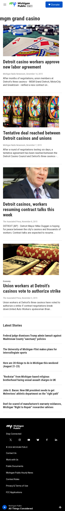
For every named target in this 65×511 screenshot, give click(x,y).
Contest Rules (12, 479)
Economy (7, 281)
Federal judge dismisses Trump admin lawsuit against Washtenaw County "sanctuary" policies (32, 337)
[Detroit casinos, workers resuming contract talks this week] (31, 183)
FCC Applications (14, 492)
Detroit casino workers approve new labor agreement (31, 64)
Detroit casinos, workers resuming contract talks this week (28, 209)
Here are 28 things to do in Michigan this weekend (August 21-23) (30, 364)
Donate (55, 4)
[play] (4, 507)
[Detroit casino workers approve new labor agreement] (31, 40)
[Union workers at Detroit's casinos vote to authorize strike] (31, 259)
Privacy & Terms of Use (17, 486)
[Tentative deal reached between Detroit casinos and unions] (31, 111)
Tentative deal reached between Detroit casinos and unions (31, 135)
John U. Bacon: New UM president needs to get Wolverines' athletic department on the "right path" (31, 392)
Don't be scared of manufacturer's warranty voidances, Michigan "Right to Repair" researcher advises (32, 405)
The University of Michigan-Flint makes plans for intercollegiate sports (30, 351)
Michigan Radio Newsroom (14, 74)
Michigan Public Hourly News (19, 473)
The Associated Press (12, 221)
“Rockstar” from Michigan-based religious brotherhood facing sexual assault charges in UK (29, 378)
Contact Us (11, 453)
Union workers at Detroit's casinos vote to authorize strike (31, 288)
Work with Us (12, 460)
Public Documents (14, 466)
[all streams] (61, 507)
